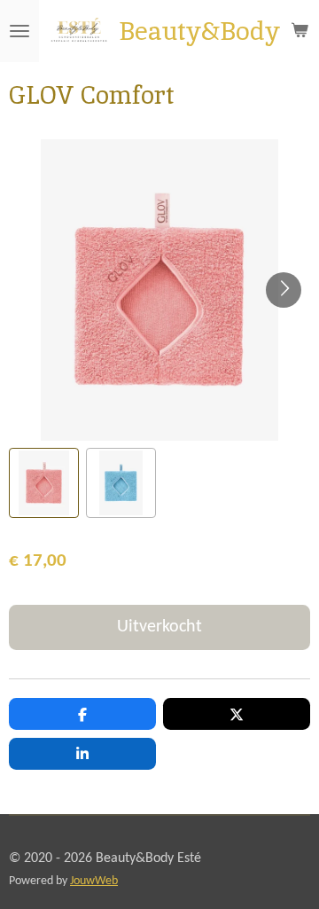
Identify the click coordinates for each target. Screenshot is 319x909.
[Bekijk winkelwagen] (299, 31)
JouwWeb (94, 881)
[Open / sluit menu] (19, 31)
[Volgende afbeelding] (283, 290)
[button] (44, 483)
